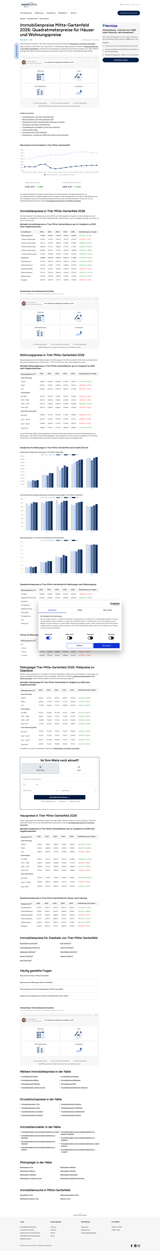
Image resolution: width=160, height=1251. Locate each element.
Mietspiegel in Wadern (68, 1167)
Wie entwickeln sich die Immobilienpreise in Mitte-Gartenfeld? (41, 989)
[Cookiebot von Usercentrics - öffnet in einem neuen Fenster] (111, 604)
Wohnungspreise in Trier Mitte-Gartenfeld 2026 (38, 119)
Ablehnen (80, 645)
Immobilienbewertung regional (30, 1236)
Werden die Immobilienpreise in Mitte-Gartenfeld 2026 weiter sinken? (44, 996)
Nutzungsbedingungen (88, 1233)
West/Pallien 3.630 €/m (68, 952)
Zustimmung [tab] (52, 610)
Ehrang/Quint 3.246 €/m (29, 943)
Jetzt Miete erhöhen (121, 60)
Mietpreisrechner (25, 1239)
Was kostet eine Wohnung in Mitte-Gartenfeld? (36, 982)
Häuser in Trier (65, 1199)
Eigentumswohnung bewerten (30, 1233)
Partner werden (117, 1227)
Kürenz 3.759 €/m (26, 956)
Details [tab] (80, 610)
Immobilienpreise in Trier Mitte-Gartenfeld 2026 (38, 117)
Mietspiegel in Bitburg (27, 1171)
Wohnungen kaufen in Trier (69, 1195)
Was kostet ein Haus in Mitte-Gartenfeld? (34, 976)
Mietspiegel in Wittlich (68, 1171)
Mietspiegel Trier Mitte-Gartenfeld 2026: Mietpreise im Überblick (43, 122)
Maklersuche (39, 13)
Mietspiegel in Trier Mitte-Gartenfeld (66, 748)
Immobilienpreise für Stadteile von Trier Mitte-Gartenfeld (41, 127)
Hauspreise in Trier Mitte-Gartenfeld (82, 44)
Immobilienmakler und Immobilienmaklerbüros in (40, 1132)
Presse (53, 1233)
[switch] (69, 637)
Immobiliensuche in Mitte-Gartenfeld (34, 132)
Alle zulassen (106, 645)
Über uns (53, 1227)
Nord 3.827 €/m (26, 960)
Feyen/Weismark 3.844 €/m (30, 948)
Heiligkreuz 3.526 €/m (28, 952)
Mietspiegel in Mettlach (28, 1175)
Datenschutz (85, 1230)
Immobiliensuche (26, 13)
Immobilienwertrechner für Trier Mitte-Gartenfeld (63, 201)
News (53, 1236)
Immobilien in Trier (26, 1195)
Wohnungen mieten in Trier (29, 1199)
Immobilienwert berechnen (129, 13)
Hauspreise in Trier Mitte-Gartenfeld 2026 (36, 125)
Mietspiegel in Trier (26, 1167)
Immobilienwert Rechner (28, 1227)
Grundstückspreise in (30, 1104)
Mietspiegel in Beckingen (68, 1175)
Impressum (85, 1227)
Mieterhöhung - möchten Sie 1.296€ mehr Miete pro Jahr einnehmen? (45, 135)
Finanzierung (50, 13)
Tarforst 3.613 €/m (67, 948)
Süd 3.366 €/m (65, 943)
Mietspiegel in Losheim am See (30, 1178)
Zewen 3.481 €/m (66, 956)
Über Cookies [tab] (107, 610)
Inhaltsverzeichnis (17, 51)
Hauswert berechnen (27, 1230)
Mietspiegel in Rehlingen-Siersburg (72, 1178)
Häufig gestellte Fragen (30, 130)
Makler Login (116, 1230)
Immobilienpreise (29, 1076)
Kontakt (53, 1230)
